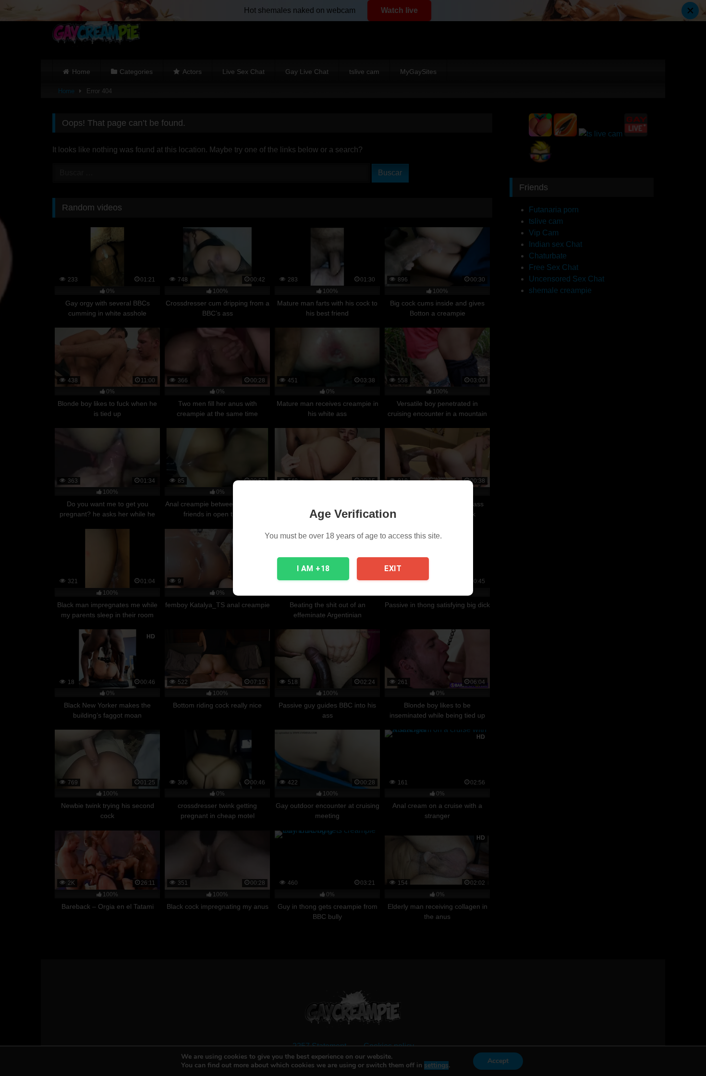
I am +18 (313, 568)
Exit (393, 568)
